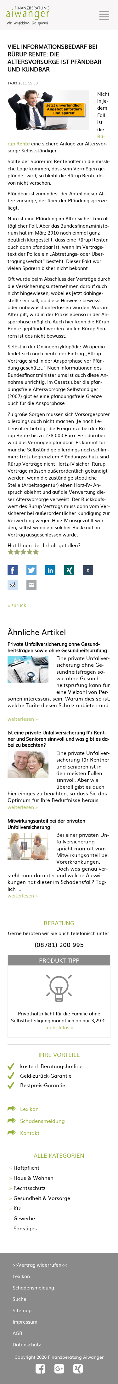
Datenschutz (27, 1344)
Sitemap (22, 1310)
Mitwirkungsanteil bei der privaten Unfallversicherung (46, 823)
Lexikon (29, 1108)
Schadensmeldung (42, 1120)
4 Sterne (29, 551)
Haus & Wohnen (33, 1177)
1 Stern (10, 551)
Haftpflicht (26, 1167)
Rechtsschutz (30, 1187)
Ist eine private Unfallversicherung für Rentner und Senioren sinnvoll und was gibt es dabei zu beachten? (58, 738)
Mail (31, 585)
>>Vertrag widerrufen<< (40, 1264)
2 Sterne (17, 551)
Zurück (18, 605)
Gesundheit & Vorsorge (42, 1198)
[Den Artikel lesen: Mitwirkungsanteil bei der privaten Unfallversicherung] (28, 857)
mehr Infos (57, 1027)
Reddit (13, 585)
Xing (69, 570)
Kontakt (29, 1132)
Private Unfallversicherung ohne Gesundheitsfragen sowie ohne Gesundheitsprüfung (57, 647)
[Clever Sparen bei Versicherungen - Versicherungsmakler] (27, 23)
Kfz (17, 1208)
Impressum (25, 1321)
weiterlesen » (23, 718)
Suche (19, 1298)
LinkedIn (50, 570)
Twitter (31, 570)
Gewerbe (24, 1218)
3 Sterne (23, 551)
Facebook (13, 570)
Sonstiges (25, 1228)
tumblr (88, 570)
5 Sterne (35, 551)
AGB (17, 1333)
